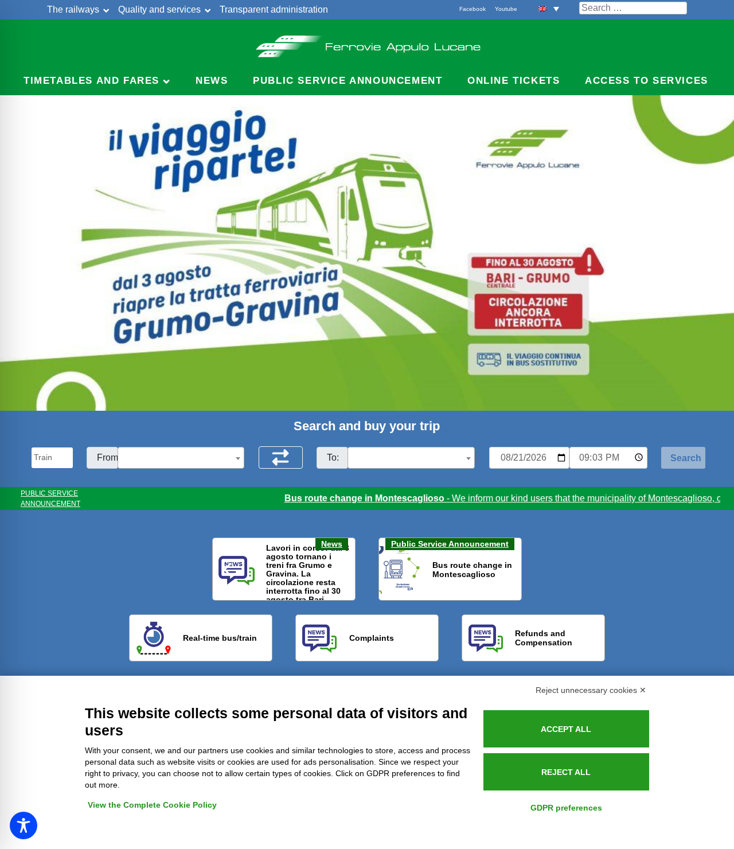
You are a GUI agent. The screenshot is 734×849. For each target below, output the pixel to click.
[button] (548, 8)
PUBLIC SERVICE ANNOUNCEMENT (50, 498)
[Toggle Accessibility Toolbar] (23, 825)
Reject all (566, 772)
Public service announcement (347, 80)
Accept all (566, 729)
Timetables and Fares (91, 80)
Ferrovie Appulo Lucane (367, 43)
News (212, 80)
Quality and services (159, 9)
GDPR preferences (566, 807)
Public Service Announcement (450, 543)
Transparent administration (274, 9)
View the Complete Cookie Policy (152, 804)
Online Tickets (513, 80)
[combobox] (181, 458)
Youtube (506, 9)
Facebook (472, 9)
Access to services (646, 80)
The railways (73, 9)
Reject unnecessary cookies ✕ (591, 690)
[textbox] (181, 458)
